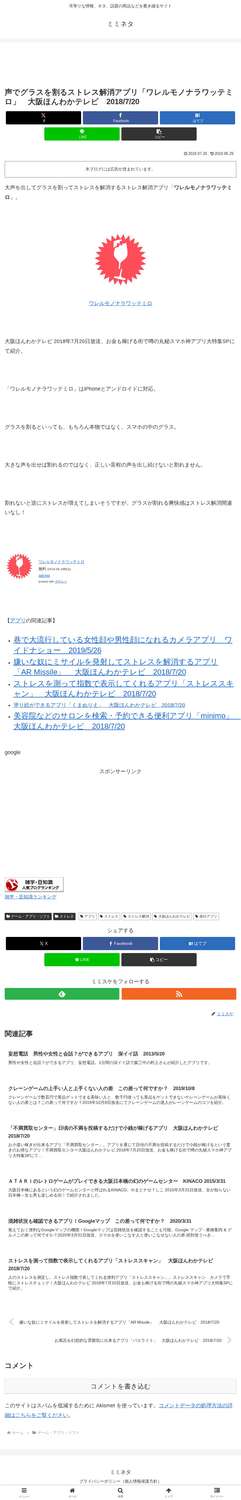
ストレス (67, 916)
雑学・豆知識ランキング (30, 896)
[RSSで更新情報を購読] (179, 994)
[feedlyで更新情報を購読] (62, 994)
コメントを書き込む (121, 1386)
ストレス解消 (138, 916)
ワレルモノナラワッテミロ (120, 303)
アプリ (18, 621)
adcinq (44, 575)
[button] (159, 134)
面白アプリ (208, 916)
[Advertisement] (120, 65)
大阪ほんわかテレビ (174, 916)
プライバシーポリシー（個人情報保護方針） (120, 1481)
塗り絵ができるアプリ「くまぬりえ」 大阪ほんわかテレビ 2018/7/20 (99, 705)
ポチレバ (61, 581)
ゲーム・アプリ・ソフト (30, 916)
